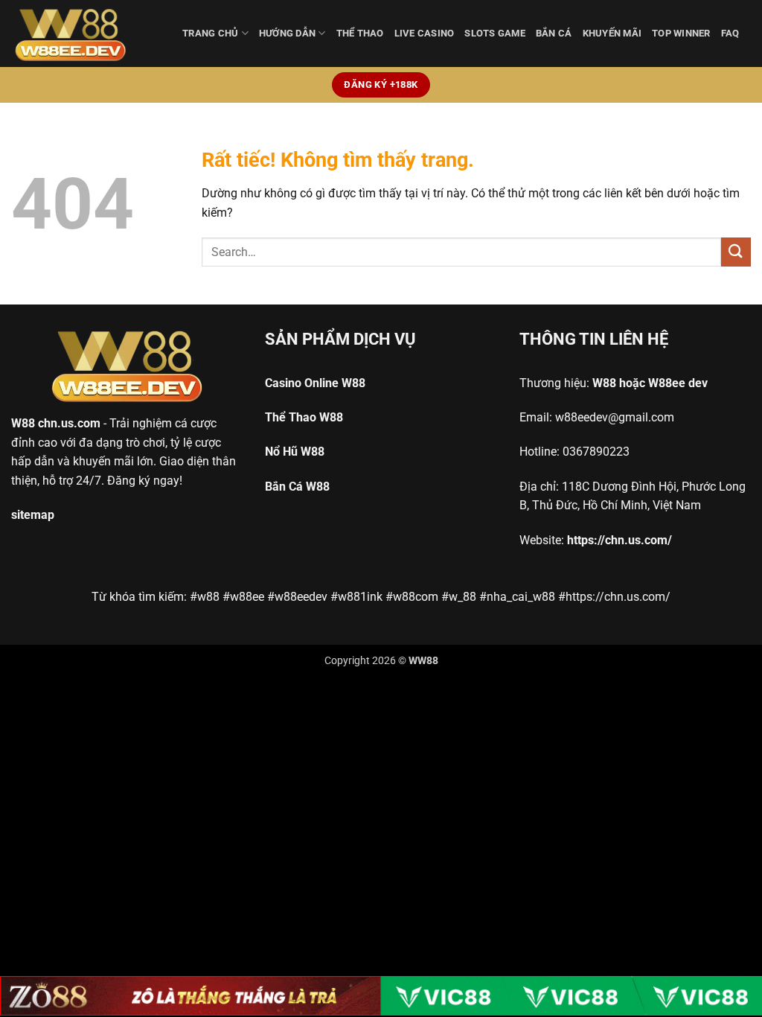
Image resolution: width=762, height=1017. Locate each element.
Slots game (494, 33)
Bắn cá (554, 33)
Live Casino (424, 33)
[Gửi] (736, 252)
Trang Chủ (210, 33)
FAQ (730, 33)
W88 (23, 423)
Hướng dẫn (287, 33)
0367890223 (596, 451)
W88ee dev (678, 383)
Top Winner (681, 33)
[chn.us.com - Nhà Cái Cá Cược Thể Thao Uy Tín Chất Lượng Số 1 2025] (85, 33)
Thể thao (360, 33)
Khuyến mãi (612, 33)
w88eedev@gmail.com (614, 417)
